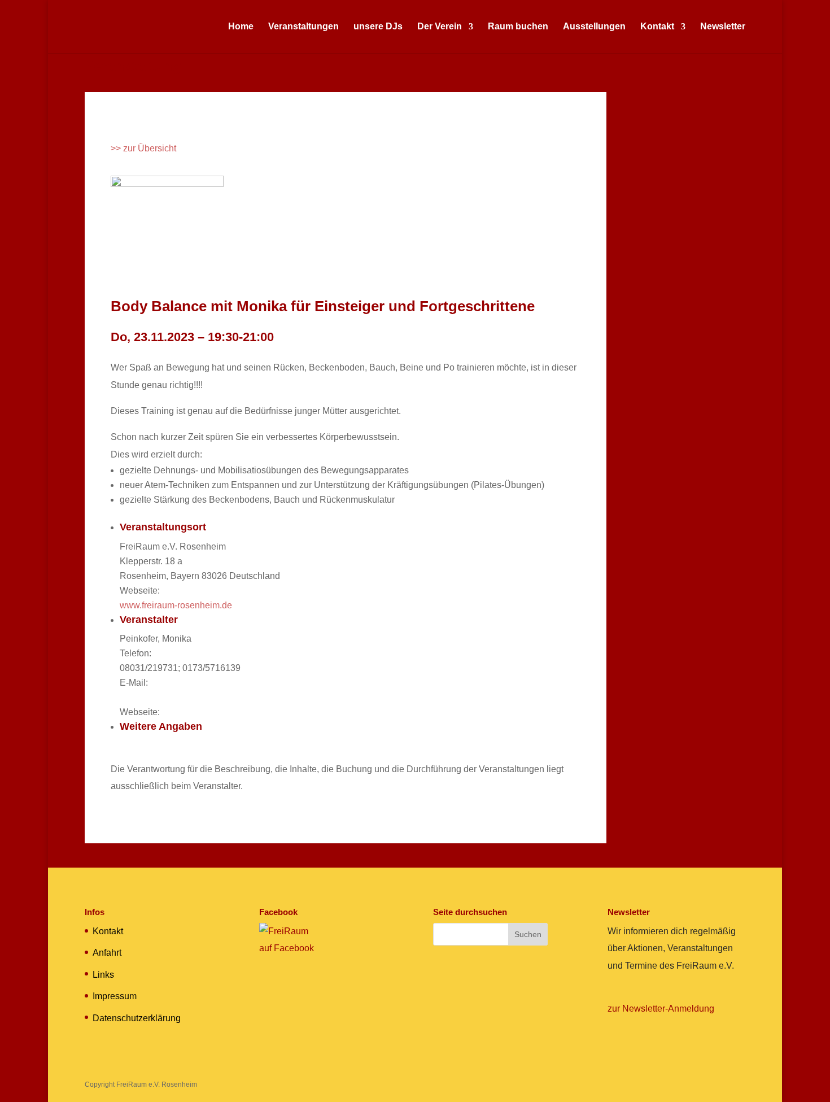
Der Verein (439, 27)
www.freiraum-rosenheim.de (176, 605)
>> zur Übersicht (143, 148)
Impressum (115, 996)
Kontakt (657, 27)
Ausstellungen (594, 27)
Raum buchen (518, 27)
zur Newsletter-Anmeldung (661, 1008)
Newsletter (722, 27)
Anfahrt (107, 952)
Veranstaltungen (303, 27)
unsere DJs (378, 27)
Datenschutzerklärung (137, 1018)
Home (241, 27)
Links (103, 974)
